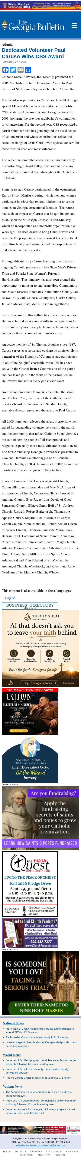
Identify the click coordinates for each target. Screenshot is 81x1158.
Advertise (44, 1155)
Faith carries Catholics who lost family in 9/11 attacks (37, 1037)
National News (13, 1023)
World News (12, 1054)
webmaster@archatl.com (53, 1145)
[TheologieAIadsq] (40, 686)
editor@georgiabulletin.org (28, 1145)
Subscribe (26, 1155)
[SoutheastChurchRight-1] (30, 947)
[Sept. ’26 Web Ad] (30, 781)
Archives (36, 1151)
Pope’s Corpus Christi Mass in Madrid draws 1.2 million (38, 1077)
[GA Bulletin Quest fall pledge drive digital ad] (30, 916)
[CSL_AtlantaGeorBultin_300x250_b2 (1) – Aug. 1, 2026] (30, 734)
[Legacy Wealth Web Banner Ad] (40, 1133)
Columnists (53, 1151)
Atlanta (7, 44)
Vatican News (12, 1086)
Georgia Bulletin (33, 26)
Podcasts (71, 1151)
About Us (20, 1151)
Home (6, 1151)
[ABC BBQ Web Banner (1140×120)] (40, 8)
